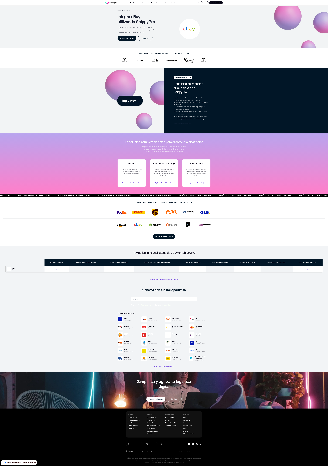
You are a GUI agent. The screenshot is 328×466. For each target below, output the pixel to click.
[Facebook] (193, 444)
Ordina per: (158, 305)
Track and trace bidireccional (192, 262)
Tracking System (151, 423)
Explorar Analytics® (195, 183)
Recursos (167, 2)
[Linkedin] (189, 444)
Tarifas (176, 2)
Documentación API (170, 423)
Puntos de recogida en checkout (119, 262)
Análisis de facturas (152, 431)
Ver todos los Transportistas (163, 366)
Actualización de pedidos (56, 262)
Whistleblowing (198, 451)
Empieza (145, 38)
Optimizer (149, 434)
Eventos (185, 431)
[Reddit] (197, 444)
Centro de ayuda (133, 425)
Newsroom (131, 428)
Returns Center (151, 428)
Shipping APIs (151, 420)
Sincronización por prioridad (247, 262)
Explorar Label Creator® (130, 183)
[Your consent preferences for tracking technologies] (3, 463)
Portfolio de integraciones (163, 236)
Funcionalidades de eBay (182, 124)
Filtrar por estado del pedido (220, 262)
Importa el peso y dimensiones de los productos (157, 262)
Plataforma (133, 2)
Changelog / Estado (170, 425)
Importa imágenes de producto (307, 262)
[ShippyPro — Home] (111, 3)
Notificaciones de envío (153, 425)
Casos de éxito (187, 425)
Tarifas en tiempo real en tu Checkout (86, 262)
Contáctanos (132, 423)
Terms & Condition (189, 451)
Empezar (204, 2)
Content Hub (186, 420)
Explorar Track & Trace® (163, 183)
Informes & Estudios (188, 434)
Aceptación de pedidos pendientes (277, 262)
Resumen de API (169, 417)
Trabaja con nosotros (134, 420)
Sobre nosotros (132, 417)
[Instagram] (200, 444)
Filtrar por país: (135, 305)
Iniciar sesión (196, 2)
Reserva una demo (216, 2)
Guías (184, 423)
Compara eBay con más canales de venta (163, 279)
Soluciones (144, 2)
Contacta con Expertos (127, 38)
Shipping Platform (152, 417)
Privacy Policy (180, 451)
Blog (184, 428)
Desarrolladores (156, 2)
